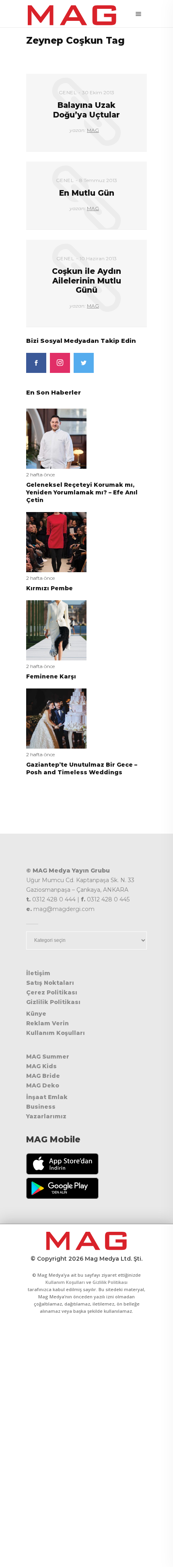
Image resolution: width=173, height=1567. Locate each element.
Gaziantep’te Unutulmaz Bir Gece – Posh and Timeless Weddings (81, 768)
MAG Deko (42, 1085)
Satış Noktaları (50, 982)
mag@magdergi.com (64, 909)
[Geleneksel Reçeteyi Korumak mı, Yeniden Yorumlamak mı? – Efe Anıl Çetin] (56, 438)
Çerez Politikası (51, 992)
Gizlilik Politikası (53, 1002)
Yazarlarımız (46, 1116)
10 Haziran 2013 (98, 258)
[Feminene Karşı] (56, 630)
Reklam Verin (47, 1023)
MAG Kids (41, 1066)
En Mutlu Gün (86, 193)
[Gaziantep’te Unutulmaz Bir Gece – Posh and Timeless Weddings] (56, 718)
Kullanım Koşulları (55, 1033)
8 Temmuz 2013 (98, 180)
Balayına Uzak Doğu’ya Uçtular (86, 110)
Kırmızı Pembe (49, 588)
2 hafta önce (40, 475)
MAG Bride (43, 1075)
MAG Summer (47, 1056)
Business (41, 1106)
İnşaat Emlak (47, 1097)
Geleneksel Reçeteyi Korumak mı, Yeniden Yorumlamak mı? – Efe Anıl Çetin (82, 492)
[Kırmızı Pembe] (56, 542)
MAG (93, 130)
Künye (36, 1013)
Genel (68, 92)
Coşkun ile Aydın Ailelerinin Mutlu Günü (86, 281)
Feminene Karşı (51, 676)
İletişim (38, 973)
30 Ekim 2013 (98, 92)
